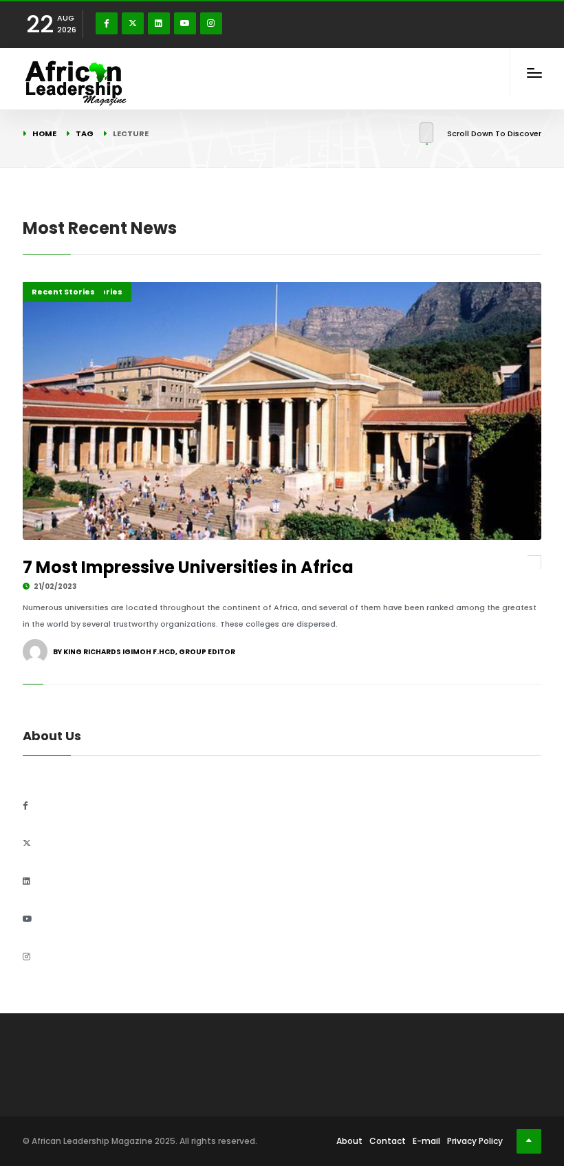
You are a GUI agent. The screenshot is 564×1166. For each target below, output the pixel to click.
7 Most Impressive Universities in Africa (188, 567)
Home (44, 133)
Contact (387, 1141)
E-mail (426, 1141)
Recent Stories (63, 291)
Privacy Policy (475, 1141)
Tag (85, 133)
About (349, 1141)
